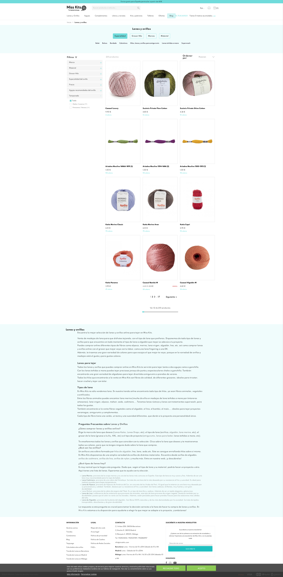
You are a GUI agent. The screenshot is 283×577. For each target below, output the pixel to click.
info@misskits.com (122, 542)
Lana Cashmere (88, 480)
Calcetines (123, 43)
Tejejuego (70, 543)
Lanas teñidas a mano (170, 43)
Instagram (170, 563)
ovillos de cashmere (88, 459)
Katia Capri (185, 225)
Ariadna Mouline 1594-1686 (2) (156, 166)
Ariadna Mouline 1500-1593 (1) (193, 166)
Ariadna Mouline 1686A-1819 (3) (119, 166)
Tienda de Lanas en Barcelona (77, 551)
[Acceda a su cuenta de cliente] (209, 8)
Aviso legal (95, 532)
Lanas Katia (120, 432)
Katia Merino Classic (114, 225)
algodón (173, 432)
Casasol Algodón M (188, 283)
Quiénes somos (72, 528)
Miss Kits (82, 510)
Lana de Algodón (89, 500)
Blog (68, 539)
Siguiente (172, 297)
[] (138, 8)
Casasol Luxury (111, 108)
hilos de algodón (122, 452)
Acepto (201, 568)
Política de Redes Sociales (100, 543)
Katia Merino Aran (151, 225)
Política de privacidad (99, 536)
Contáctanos (71, 536)
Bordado (113, 43)
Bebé (97, 43)
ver (214, 16)
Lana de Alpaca (88, 485)
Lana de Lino (87, 493)
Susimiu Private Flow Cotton (155, 108)
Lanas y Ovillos (119, 424)
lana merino (185, 432)
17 (159, 297)
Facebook (166, 562)
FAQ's (93, 547)
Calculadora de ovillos (74, 547)
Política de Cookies (98, 539)
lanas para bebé (164, 436)
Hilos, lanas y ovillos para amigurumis (144, 43)
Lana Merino (87, 476)
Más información (73, 574)
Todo (74, 101)
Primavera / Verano (81, 107)
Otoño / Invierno (80, 104)
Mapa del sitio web (98, 528)
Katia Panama (111, 283)
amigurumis (149, 436)
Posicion (202, 57)
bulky (108, 436)
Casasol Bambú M (150, 283)
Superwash (186, 43)
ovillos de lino (106, 459)
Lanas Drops (133, 432)
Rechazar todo (171, 568)
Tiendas (69, 532)
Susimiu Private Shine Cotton (192, 108)
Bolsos (104, 43)
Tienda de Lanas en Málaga (76, 559)
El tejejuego (181, 16)
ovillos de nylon (121, 459)
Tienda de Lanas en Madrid (76, 555)
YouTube (175, 563)
